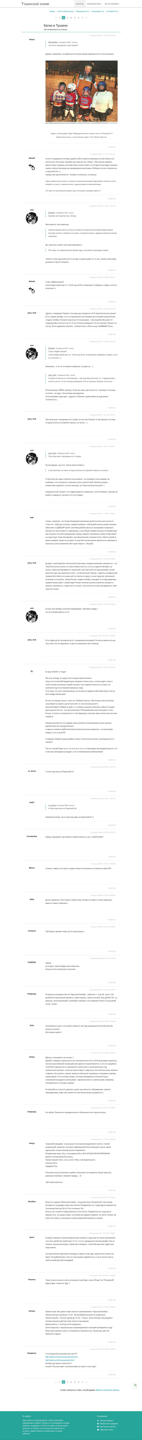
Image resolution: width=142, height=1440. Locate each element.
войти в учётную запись (107, 1389)
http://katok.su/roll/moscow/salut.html (59, 1360)
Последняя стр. (112, 11)
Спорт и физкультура (65, 11)
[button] (135, 1385)
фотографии (112, 3)
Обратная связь (106, 1429)
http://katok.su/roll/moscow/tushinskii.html (61, 1357)
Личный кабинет (106, 1420)
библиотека (94, 3)
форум (80, 3)
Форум (52, 11)
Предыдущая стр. (82, 11)
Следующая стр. (98, 11)
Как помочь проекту (108, 1426)
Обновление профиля (109, 1423)
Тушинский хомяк (35, 3)
